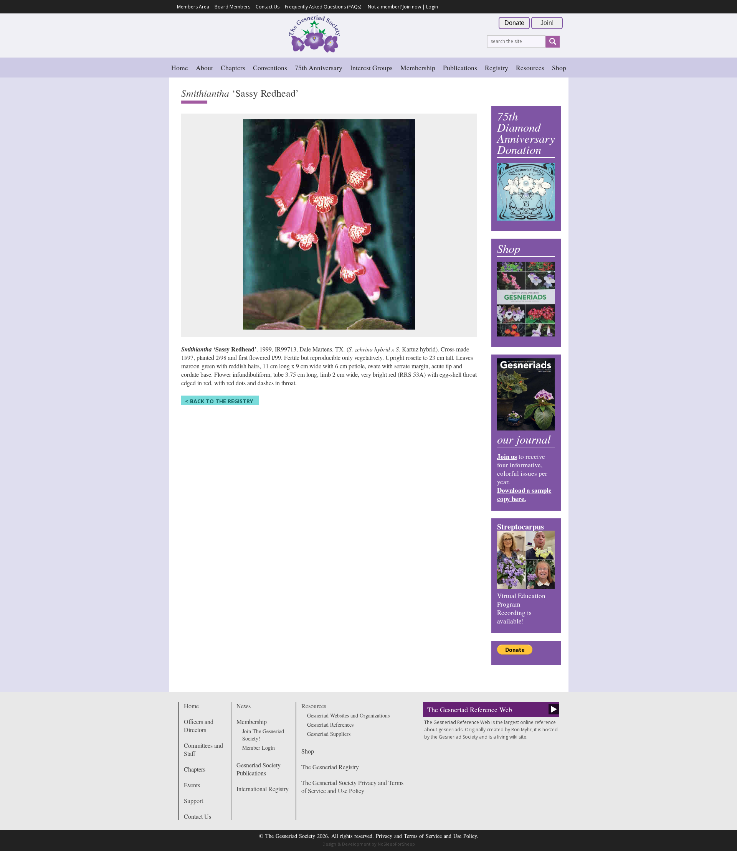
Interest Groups (371, 67)
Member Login (258, 747)
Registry (496, 67)
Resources (530, 67)
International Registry (262, 789)
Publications (460, 67)
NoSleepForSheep (396, 844)
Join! (547, 23)
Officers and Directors (198, 725)
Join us (507, 456)
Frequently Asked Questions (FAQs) (323, 6)
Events (192, 785)
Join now (412, 6)
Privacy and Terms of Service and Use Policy (426, 835)
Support (193, 801)
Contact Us (267, 6)
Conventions (270, 67)
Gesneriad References (330, 724)
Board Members (232, 6)
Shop (559, 67)
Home (179, 67)
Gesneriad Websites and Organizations (348, 715)
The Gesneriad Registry (330, 767)
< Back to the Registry (219, 401)
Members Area (193, 6)
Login (432, 6)
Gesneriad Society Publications (258, 769)
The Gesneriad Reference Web (469, 709)
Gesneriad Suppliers (328, 733)
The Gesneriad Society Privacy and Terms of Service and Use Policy (352, 786)
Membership (417, 67)
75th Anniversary (318, 67)
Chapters (233, 67)
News (243, 706)
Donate (514, 23)
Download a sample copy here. (524, 494)
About (204, 67)
